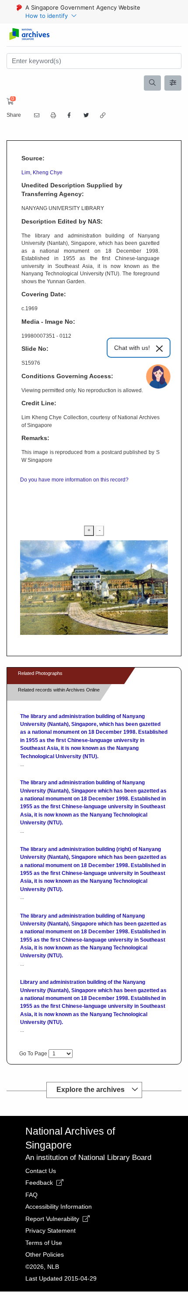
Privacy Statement (50, 1230)
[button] (52, 116)
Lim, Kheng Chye (42, 173)
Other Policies (44, 1254)
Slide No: (35, 348)
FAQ (31, 1194)
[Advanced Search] (173, 83)
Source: (33, 158)
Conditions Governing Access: (67, 376)
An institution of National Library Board (88, 1157)
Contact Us (40, 1170)
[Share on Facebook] (69, 115)
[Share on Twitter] (85, 115)
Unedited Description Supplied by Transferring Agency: (71, 189)
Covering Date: (43, 294)
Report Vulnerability (53, 1218)
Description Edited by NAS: (62, 221)
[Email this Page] (36, 115)
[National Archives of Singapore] (29, 35)
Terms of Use (43, 1242)
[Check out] (9, 101)
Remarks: (35, 437)
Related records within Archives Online (59, 689)
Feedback (40, 1182)
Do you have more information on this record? (74, 480)
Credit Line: (38, 403)
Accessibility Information (58, 1206)
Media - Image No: (48, 321)
